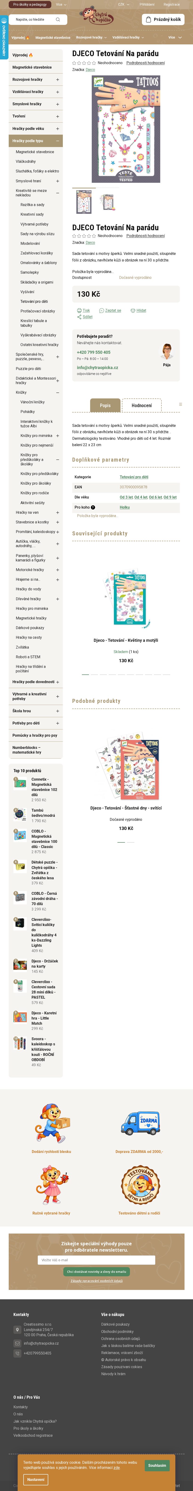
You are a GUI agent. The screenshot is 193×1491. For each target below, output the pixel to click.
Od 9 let (170, 497)
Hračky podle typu (27, 141)
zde (116, 1467)
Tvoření (18, 116)
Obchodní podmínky (117, 1331)
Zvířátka (22, 647)
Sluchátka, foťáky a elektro (37, 171)
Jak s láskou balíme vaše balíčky (128, 1345)
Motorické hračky (30, 570)
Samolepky (29, 272)
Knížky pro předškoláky (39, 473)
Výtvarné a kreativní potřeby (29, 696)
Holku (125, 507)
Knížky (21, 392)
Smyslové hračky (26, 104)
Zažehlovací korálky (36, 253)
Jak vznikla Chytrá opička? (35, 1421)
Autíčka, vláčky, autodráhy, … (28, 543)
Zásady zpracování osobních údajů (97, 1281)
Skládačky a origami (36, 282)
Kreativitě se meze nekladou (31, 192)
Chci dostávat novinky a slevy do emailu (96, 1271)
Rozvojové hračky (27, 79)
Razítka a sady (32, 204)
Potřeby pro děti (26, 723)
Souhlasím (157, 1465)
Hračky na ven (27, 512)
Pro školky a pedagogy (30, 4)
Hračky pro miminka (32, 608)
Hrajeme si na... (28, 579)
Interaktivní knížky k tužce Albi (36, 423)
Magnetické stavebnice (32, 67)
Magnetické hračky (31, 618)
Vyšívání (27, 292)
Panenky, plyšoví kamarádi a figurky (30, 557)
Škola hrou (21, 711)
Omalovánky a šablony (38, 263)
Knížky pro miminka (36, 435)
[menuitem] (20, 37)
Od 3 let (126, 497)
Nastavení (35, 1479)
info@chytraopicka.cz (97, 367)
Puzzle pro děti (28, 368)
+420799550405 (37, 1353)
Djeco (90, 242)
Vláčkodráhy (26, 161)
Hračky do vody (28, 589)
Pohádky (27, 411)
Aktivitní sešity (32, 503)
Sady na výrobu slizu (37, 234)
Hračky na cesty (29, 637)
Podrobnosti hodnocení (145, 236)
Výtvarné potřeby (34, 224)
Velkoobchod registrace (33, 1435)
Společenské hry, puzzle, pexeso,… (30, 356)
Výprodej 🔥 (22, 55)
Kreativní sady (32, 214)
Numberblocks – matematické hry (26, 749)
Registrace (172, 4)
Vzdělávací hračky (27, 92)
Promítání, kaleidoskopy (35, 531)
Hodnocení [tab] (142, 405)
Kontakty (20, 1407)
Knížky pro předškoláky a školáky (31, 459)
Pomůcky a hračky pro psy (34, 735)
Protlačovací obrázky (37, 311)
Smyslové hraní (28, 181)
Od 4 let (140, 497)
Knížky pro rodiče (34, 493)
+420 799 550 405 (93, 352)
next (176, 616)
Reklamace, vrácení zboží (122, 1353)
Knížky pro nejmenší (36, 445)
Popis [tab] (105, 405)
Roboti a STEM (28, 657)
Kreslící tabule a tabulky (33, 323)
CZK (121, 4)
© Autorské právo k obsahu (123, 1360)
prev (76, 616)
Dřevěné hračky (28, 599)
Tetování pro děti (34, 301)
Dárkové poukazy (30, 628)
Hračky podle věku (28, 128)
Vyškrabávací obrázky (38, 335)
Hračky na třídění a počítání (31, 668)
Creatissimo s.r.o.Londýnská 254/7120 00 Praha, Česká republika (49, 1329)
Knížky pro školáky (35, 483)
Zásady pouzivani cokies (121, 1367)
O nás (18, 1414)
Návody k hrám (113, 1374)
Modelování (30, 243)
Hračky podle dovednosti (33, 682)
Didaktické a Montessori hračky (36, 380)
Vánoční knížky (32, 402)
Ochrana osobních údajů (120, 1338)
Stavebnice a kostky (32, 522)
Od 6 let (155, 497)
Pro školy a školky (28, 1428)
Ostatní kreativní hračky (39, 345)
